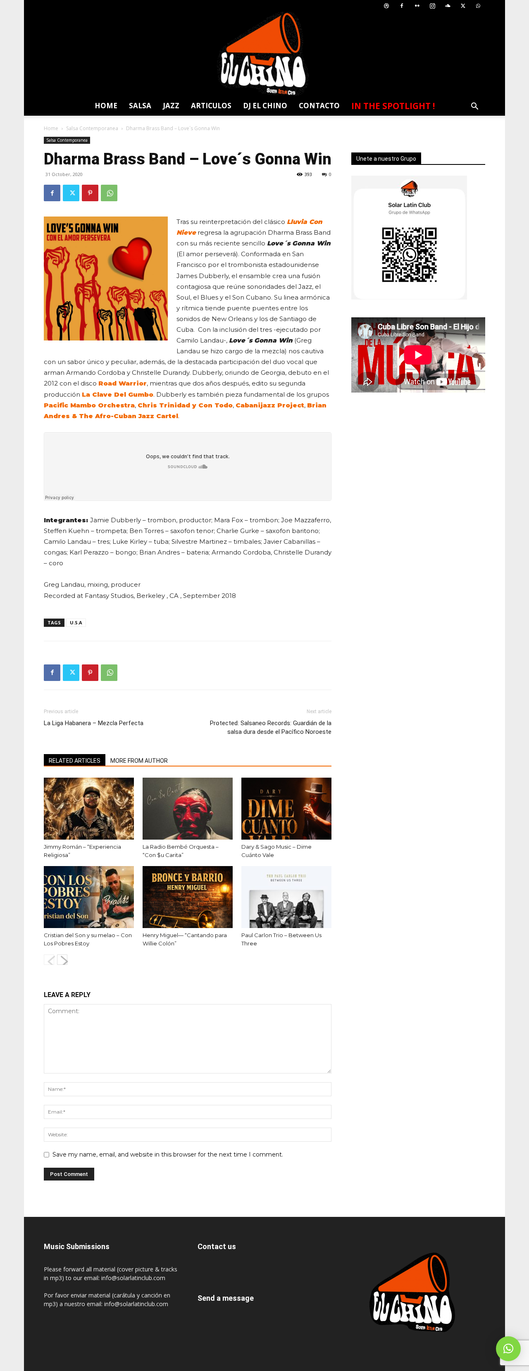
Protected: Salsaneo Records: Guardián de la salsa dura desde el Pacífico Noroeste (270, 727)
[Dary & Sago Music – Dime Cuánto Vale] (286, 809)
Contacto (319, 105)
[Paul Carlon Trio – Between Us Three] (286, 897)
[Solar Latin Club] (264, 54)
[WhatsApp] (478, 6)
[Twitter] (463, 6)
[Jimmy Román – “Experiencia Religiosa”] (89, 809)
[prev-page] (49, 959)
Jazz (171, 105)
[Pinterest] (90, 193)
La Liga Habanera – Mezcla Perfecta (93, 723)
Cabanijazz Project (270, 405)
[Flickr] (417, 6)
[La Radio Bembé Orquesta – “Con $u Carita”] (188, 809)
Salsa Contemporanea (92, 128)
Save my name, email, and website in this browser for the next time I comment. (167, 1154)
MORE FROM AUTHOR (139, 760)
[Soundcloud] (448, 6)
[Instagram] (432, 6)
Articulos (211, 105)
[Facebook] (402, 6)
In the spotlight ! (393, 106)
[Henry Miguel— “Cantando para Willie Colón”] (188, 897)
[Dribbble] (386, 6)
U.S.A (76, 622)
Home (106, 105)
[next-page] (62, 959)
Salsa (140, 105)
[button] (474, 107)
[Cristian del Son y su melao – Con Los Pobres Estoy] (89, 897)
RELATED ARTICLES (74, 760)
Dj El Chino (265, 105)
